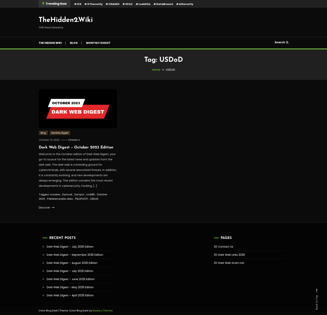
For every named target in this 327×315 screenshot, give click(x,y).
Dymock (67, 194)
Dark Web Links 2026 (231, 255)
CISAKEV (113, 4)
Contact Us (225, 247)
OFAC (129, 4)
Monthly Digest (98, 43)
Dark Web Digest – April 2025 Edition (70, 295)
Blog (74, 43)
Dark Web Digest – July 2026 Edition (70, 247)
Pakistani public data (60, 199)
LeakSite (144, 4)
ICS (79, 4)
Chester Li (74, 140)
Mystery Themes (103, 310)
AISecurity (186, 4)
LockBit (90, 194)
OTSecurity (95, 4)
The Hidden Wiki (50, 43)
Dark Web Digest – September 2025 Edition (75, 255)
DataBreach (164, 4)
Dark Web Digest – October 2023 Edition (76, 147)
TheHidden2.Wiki (66, 20)
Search (280, 42)
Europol (79, 194)
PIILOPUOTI (81, 199)
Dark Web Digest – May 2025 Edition (70, 287)
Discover (45, 207)
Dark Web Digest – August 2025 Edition (72, 263)
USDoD (94, 199)
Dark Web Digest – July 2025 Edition (70, 271)
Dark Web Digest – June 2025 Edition (71, 279)
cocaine (55, 194)
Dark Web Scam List (231, 263)
